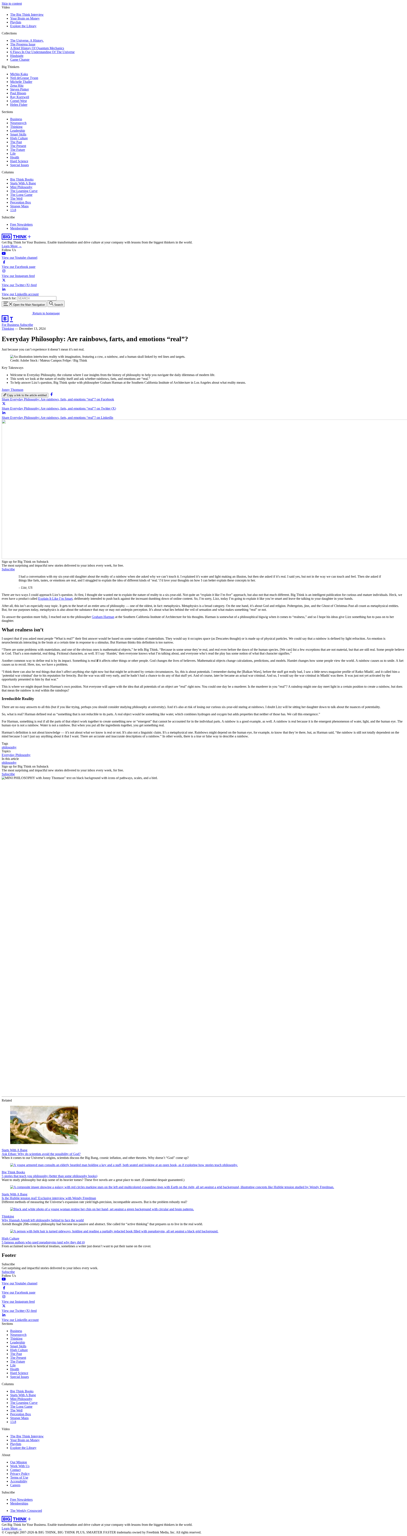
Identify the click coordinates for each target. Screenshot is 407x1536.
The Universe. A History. (27, 40)
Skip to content (12, 3)
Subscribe (26, 325)
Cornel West (18, 101)
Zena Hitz (17, 85)
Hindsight (16, 56)
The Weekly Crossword (26, 1510)
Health (14, 157)
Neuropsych (18, 123)
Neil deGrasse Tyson (24, 78)
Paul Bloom (18, 93)
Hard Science (19, 161)
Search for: (9, 298)
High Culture (19, 138)
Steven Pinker (19, 89)
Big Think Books (21, 179)
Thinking (16, 127)
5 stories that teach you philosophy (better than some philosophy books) (49, 1176)
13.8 (13, 210)
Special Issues (19, 165)
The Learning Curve (24, 191)
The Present (18, 146)
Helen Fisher (18, 104)
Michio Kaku (19, 74)
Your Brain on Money (25, 18)
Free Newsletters (21, 224)
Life (13, 153)
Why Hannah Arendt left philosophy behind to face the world (43, 1220)
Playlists (15, 22)
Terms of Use (19, 1477)
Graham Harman (103, 617)
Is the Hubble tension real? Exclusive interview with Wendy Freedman (49, 1198)
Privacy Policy (20, 1473)
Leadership (17, 130)
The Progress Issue (22, 44)
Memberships (19, 228)
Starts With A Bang (23, 183)
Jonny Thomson (12, 390)
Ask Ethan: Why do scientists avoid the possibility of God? (41, 1154)
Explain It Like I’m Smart (55, 598)
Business (16, 119)
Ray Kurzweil (19, 97)
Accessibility (18, 1481)
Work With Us (19, 1466)
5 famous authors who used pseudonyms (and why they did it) (43, 1242)
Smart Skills (18, 134)
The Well (16, 198)
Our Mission (18, 1462)
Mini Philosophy (21, 187)
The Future (17, 149)
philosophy (9, 747)
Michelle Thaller (21, 81)
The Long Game (21, 195)
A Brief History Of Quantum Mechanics (37, 48)
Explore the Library (23, 26)
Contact (15, 1470)
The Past (16, 142)
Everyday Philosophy (16, 755)
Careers (15, 1485)
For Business (11, 325)
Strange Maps (19, 206)
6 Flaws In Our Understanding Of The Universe (42, 52)
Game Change (19, 59)
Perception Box (20, 202)
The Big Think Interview (27, 14)
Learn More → (12, 246)
